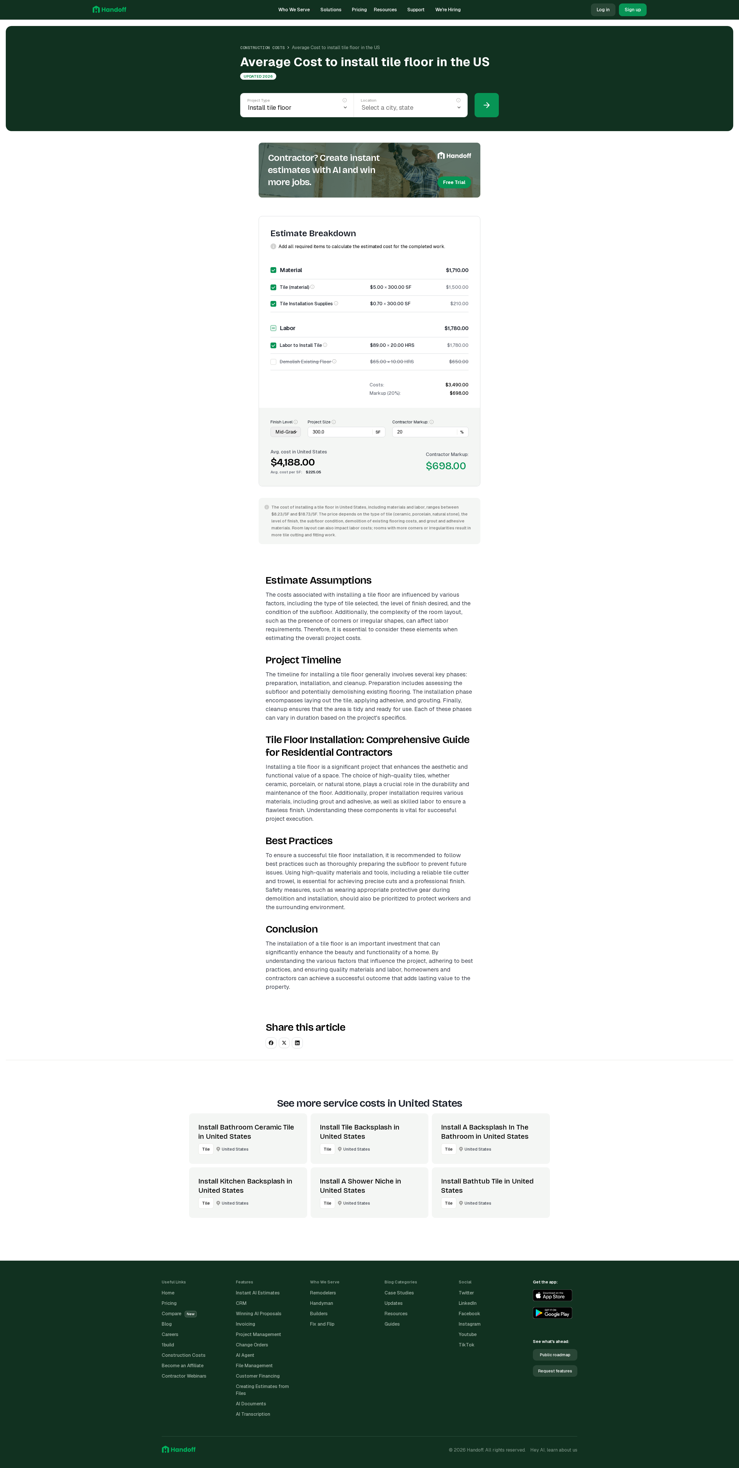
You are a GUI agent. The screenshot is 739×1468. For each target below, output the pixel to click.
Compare (178, 1314)
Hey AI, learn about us (553, 1450)
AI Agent (245, 1355)
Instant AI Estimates (258, 1293)
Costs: (377, 385)
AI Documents (251, 1404)
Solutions (330, 10)
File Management (254, 1366)
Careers (170, 1334)
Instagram (470, 1324)
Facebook (469, 1314)
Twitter (466, 1293)
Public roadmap (555, 1354)
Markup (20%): (385, 393)
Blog (167, 1324)
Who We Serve (294, 10)
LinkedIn (468, 1303)
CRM (241, 1303)
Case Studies (399, 1293)
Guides (392, 1324)
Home (168, 1293)
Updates (394, 1303)
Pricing (359, 10)
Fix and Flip (322, 1324)
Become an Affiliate (183, 1366)
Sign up (633, 10)
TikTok (467, 1345)
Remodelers (323, 1293)
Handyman (321, 1303)
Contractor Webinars (184, 1376)
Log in (603, 10)
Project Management (258, 1334)
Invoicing (245, 1324)
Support (416, 10)
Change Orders (252, 1345)
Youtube (468, 1334)
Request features (555, 1371)
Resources (385, 10)
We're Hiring (448, 10)
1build (168, 1345)
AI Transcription (253, 1414)
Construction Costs (262, 47)
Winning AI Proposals (258, 1314)
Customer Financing (258, 1376)
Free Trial (454, 182)
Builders (319, 1314)
